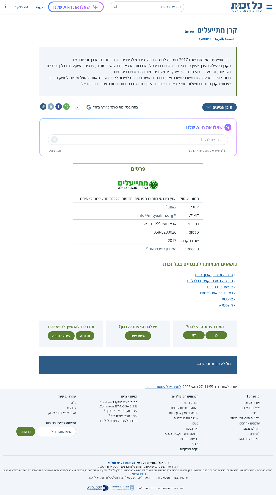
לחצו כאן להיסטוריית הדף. (163, 386)
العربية (40, 7)
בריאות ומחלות (189, 439)
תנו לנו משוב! (251, 428)
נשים (195, 423)
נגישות (255, 413)
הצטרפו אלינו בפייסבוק (62, 413)
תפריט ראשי (191, 403)
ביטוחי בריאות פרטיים (216, 292)
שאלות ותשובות (250, 408)
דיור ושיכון (192, 428)
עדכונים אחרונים (249, 423)
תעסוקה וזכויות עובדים (184, 408)
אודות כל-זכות (251, 403)
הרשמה (26, 431)
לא (194, 335)
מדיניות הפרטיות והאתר (245, 418)
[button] (269, 7)
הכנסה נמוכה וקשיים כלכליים (210, 280)
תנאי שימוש (55, 150)
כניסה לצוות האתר (248, 439)
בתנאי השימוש (138, 474)
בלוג (73, 403)
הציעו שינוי (138, 335)
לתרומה (255, 434)
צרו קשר (71, 408)
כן (216, 335)
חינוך (195, 444)
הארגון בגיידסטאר (162, 248)
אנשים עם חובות (220, 286)
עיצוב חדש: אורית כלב (124, 416)
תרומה (85, 335)
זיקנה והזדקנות (189, 449)
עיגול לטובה (61, 335)
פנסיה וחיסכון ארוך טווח (214, 274)
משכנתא (226, 305)
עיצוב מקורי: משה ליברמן (122, 411)
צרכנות (227, 299)
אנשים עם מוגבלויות (186, 418)
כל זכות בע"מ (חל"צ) (121, 463)
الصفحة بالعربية (224, 39)
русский (21, 7)
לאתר (172, 206)
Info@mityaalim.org (155, 215)
